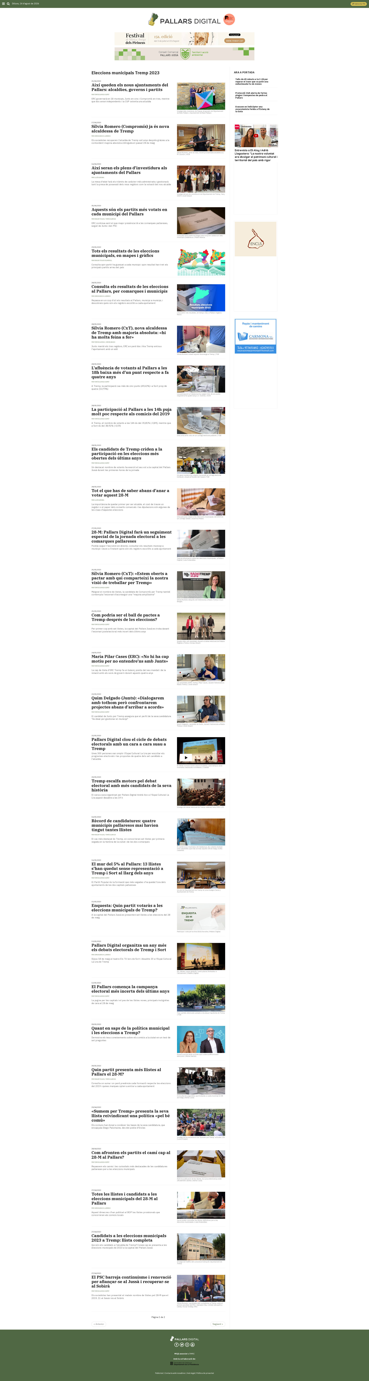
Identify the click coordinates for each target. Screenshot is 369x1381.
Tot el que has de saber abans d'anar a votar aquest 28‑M (130, 493)
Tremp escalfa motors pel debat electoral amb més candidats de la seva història (132, 785)
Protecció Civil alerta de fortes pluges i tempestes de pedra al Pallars (251, 95)
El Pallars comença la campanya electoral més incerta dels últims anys (130, 989)
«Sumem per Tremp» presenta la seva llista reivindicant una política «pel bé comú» (131, 1115)
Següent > (218, 1324)
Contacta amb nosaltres (175, 1373)
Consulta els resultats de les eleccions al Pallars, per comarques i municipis (130, 289)
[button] (359, 4)
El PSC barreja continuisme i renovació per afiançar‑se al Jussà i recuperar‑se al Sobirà (131, 1281)
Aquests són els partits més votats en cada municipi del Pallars (129, 212)
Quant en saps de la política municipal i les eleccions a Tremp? (131, 1030)
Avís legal (191, 1373)
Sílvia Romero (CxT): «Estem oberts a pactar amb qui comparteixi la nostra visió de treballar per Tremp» (130, 578)
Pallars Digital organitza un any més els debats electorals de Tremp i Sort (129, 947)
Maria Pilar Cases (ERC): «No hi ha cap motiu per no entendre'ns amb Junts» (130, 659)
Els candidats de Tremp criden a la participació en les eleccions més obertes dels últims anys (127, 453)
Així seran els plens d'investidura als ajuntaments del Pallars (129, 170)
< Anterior (99, 1324)
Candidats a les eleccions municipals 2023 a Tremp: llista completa (129, 1238)
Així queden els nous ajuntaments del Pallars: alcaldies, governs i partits (130, 87)
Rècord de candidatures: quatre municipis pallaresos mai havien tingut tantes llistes (125, 825)
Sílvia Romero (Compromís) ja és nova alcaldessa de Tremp (130, 128)
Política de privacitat (205, 1373)
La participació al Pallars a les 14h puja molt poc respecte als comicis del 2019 (132, 411)
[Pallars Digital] (184, 19)
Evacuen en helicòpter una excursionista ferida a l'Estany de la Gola (252, 109)
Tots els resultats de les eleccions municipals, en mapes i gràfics (125, 253)
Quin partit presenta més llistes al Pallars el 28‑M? (126, 1072)
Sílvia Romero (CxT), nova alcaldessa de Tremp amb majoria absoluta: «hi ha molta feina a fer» (129, 332)
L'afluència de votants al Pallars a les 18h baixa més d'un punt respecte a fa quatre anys (130, 372)
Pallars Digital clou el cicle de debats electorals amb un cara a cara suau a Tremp (129, 744)
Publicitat (159, 1373)
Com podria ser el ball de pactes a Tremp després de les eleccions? (126, 617)
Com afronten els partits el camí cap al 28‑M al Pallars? (131, 1155)
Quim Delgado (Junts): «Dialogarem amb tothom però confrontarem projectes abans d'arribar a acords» (128, 702)
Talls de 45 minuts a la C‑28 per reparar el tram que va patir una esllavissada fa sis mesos (251, 81)
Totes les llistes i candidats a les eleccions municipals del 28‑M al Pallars (125, 1198)
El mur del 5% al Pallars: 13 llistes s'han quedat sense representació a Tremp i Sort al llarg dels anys (127, 868)
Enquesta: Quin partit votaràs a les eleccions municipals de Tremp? (127, 908)
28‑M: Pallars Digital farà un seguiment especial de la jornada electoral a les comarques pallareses (132, 536)
